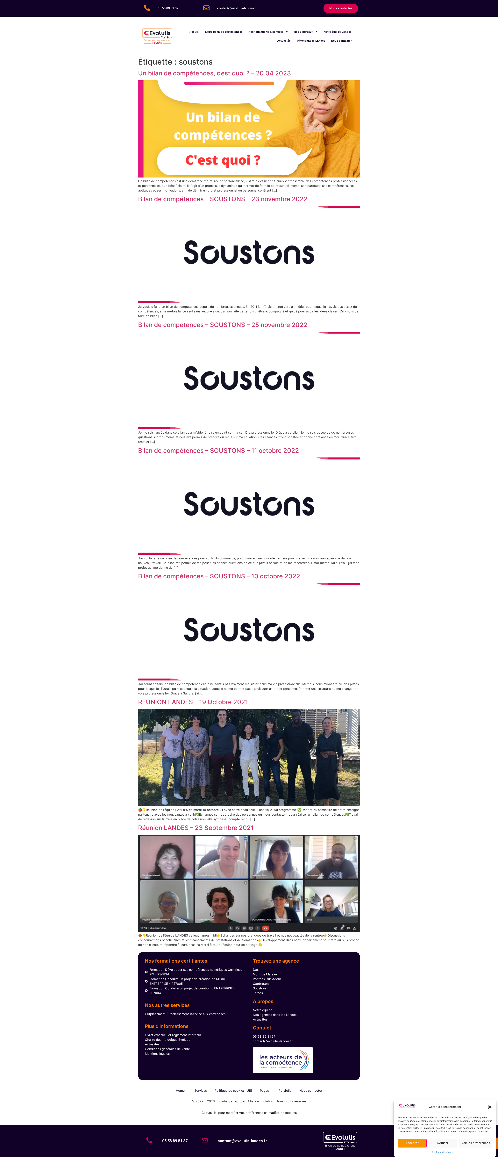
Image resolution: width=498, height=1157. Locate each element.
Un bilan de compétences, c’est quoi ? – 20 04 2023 (214, 73)
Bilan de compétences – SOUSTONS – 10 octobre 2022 (219, 576)
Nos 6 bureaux (303, 31)
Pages (264, 1090)
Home (180, 1090)
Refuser (442, 1143)
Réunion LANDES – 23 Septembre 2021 (196, 828)
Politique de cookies (443, 1152)
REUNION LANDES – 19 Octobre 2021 (193, 702)
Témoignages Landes (310, 40)
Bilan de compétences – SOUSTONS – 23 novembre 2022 (223, 199)
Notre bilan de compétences (224, 31)
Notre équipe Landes (338, 31)
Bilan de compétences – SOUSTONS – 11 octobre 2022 (218, 450)
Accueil (194, 31)
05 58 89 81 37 (168, 8)
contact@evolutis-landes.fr (237, 8)
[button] (490, 1107)
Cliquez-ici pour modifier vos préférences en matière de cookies (249, 1113)
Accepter (412, 1143)
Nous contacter (341, 40)
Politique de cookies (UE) (233, 1090)
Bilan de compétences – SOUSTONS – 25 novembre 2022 (222, 325)
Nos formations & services (265, 31)
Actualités (284, 40)
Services (200, 1090)
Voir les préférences (475, 1143)
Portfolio (285, 1090)
